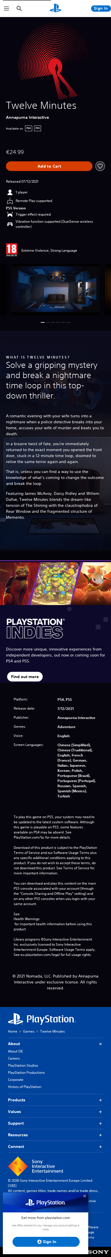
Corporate (15, 1079)
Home (12, 1031)
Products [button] (16, 1099)
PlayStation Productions (26, 1072)
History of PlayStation (24, 1086)
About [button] (14, 1043)
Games (28, 1031)
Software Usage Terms (91, 1232)
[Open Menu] (6, 8)
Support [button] (16, 1123)
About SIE (15, 1051)
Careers (14, 1058)
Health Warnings (27, 919)
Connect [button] (16, 1146)
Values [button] (14, 1111)
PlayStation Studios (23, 1065)
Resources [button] (18, 1134)
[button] (43, 322)
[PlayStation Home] (55, 8)
